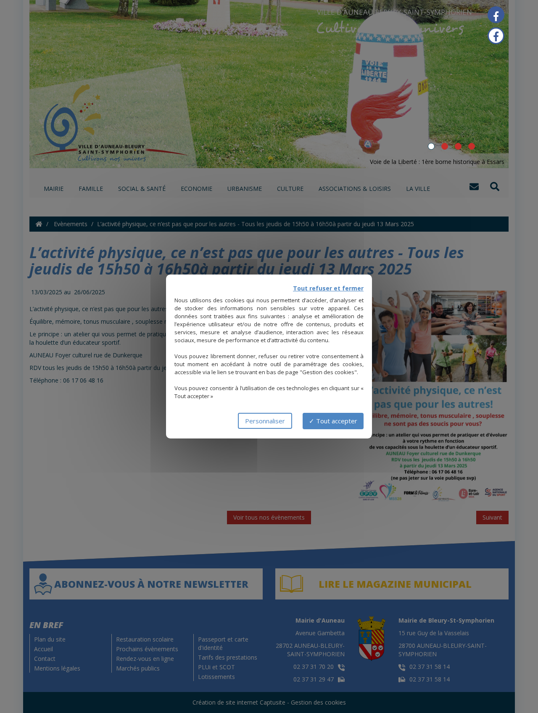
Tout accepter (335, 421)
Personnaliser (265, 421)
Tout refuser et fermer (328, 288)
